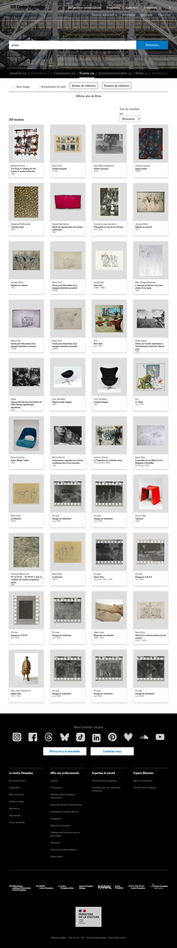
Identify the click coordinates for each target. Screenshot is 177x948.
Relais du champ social (60, 825)
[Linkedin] (96, 738)
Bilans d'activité (16, 794)
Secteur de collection (84, 85)
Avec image (23, 86)
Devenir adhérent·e (106, 15)
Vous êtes (165, 15)
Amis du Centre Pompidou (144, 787)
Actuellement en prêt (53, 86)
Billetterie (128, 15)
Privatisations (56, 787)
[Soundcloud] (144, 738)
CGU (83, 937)
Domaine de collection (116, 85)
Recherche (55, 842)
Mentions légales (59, 937)
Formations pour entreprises (104, 780)
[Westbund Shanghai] (139, 889)
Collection (132, 7)
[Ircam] (47, 889)
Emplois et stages (16, 801)
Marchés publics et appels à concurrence (62, 796)
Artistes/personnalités (114, 73)
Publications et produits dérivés (64, 811)
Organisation (14, 787)
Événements (64, 73)
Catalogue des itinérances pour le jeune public (65, 834)
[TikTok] (80, 738)
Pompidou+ (151, 7)
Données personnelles (97, 937)
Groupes (54, 780)
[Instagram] (17, 738)
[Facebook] (33, 738)
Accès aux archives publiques (63, 849)
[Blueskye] (65, 738)
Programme (113, 7)
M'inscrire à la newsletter (65, 751)
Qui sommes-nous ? (17, 780)
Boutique (148, 15)
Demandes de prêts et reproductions (66, 804)
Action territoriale (17, 822)
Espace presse (56, 856)
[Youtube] (160, 738)
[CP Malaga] (88, 889)
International (14, 815)
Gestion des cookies (117, 937)
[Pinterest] (112, 738)
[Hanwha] (159, 889)
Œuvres (86, 73)
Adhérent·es (14, 808)
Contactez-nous (112, 751)
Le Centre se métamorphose (86, 7)
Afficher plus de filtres (88, 96)
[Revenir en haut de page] (169, 940)
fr (170, 7)
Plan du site (73, 937)
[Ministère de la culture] (88, 917)
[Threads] (49, 738)
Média (141, 73)
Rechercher (152, 45)
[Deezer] (128, 738)
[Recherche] (163, 5)
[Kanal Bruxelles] (113, 889)
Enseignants (55, 818)
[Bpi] (22, 889)
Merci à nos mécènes (142, 780)
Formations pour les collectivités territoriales (106, 789)
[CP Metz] (68, 889)
